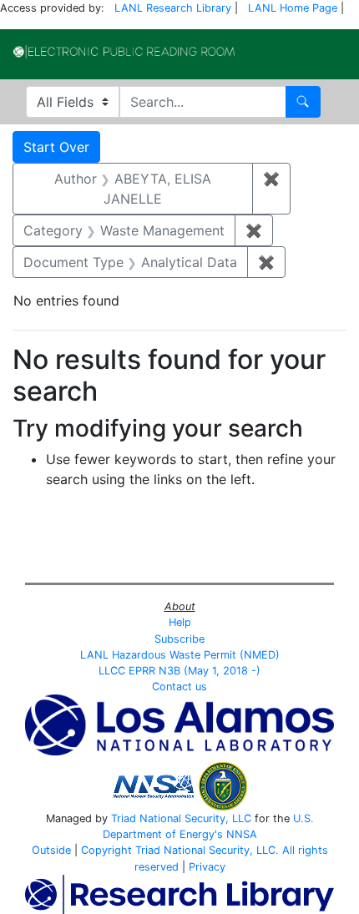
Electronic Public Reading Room (124, 52)
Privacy (207, 867)
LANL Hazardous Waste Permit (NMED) (180, 655)
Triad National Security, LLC (181, 818)
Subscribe (179, 639)
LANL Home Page (292, 8)
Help (180, 622)
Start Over (56, 147)
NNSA (241, 834)
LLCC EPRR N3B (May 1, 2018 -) (179, 670)
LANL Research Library (172, 8)
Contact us (179, 686)
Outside (51, 850)
